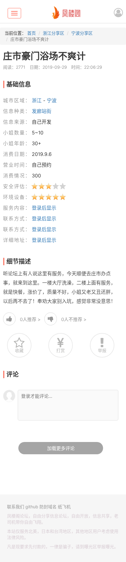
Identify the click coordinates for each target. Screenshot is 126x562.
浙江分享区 (53, 33)
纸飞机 (64, 506)
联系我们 (15, 506)
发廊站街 (41, 111)
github (31, 506)
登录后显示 (44, 208)
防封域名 (48, 506)
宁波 (52, 100)
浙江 (37, 100)
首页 (31, 33)
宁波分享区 (82, 33)
